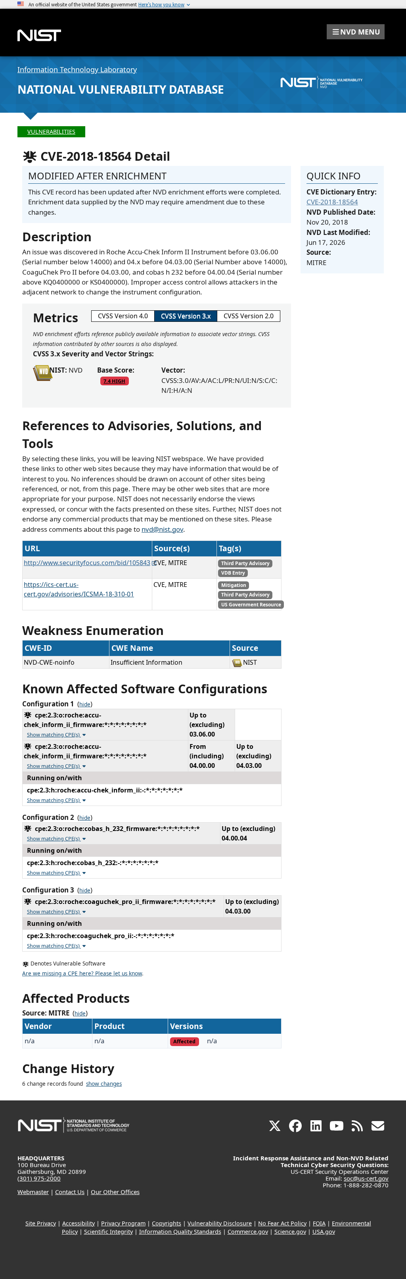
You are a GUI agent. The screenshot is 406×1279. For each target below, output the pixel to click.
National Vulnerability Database (120, 89)
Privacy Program (123, 1223)
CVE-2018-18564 (332, 201)
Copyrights (166, 1223)
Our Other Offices (115, 1192)
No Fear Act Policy (282, 1223)
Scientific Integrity (108, 1231)
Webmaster (33, 1192)
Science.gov (290, 1231)
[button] (356, 31)
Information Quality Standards (180, 1231)
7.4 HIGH (114, 381)
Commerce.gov (248, 1231)
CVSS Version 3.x (186, 316)
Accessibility (78, 1223)
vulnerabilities (51, 131)
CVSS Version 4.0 (123, 316)
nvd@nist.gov (162, 529)
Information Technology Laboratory (77, 69)
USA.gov (323, 1231)
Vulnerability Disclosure (220, 1223)
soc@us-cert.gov (366, 1178)
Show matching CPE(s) (54, 734)
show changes (104, 1083)
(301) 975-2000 (39, 1178)
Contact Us (69, 1192)
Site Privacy (40, 1223)
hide (84, 704)
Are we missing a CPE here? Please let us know (82, 973)
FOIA (319, 1223)
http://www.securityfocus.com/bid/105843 (87, 562)
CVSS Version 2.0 (249, 316)
